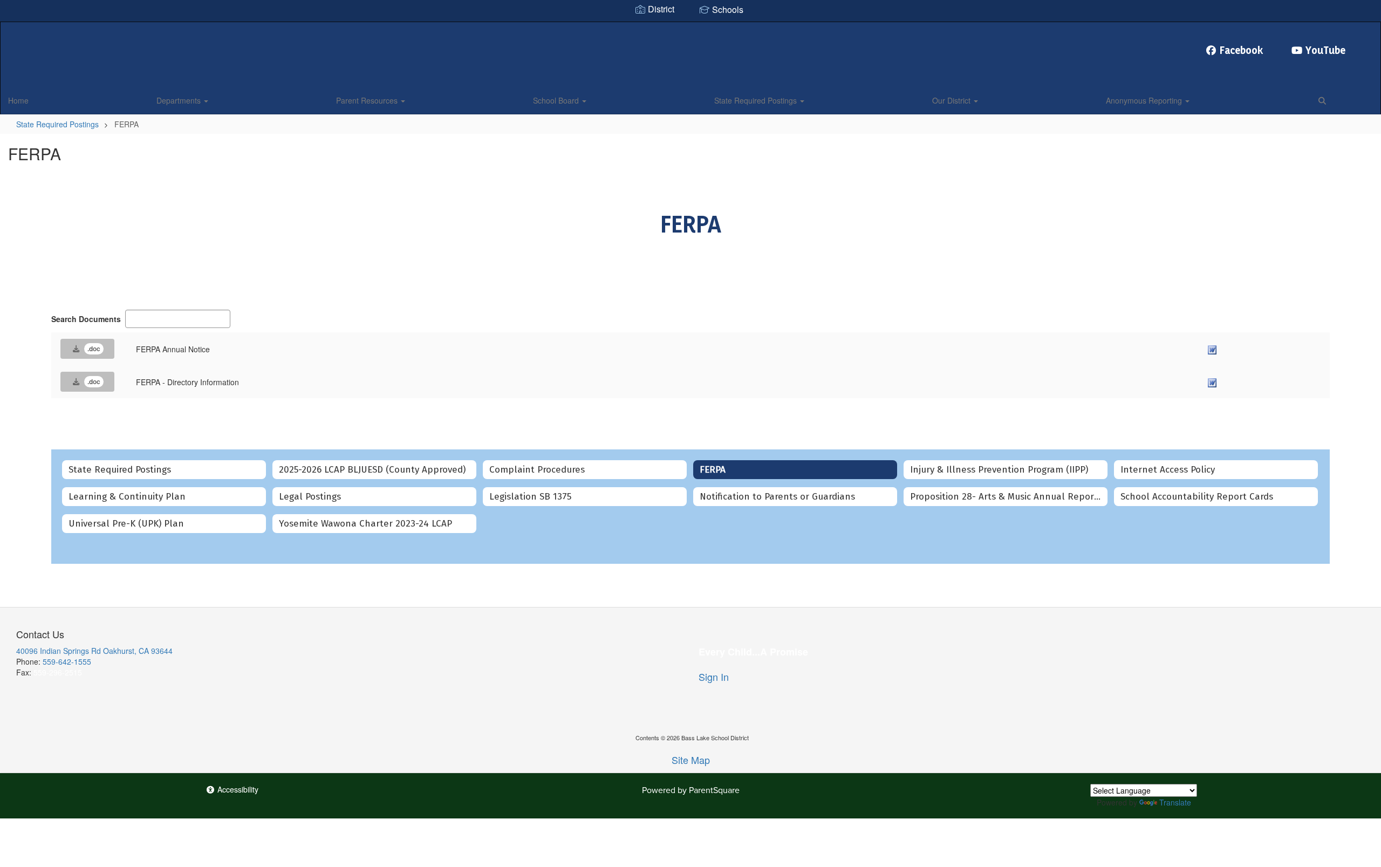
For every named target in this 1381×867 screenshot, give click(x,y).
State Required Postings (756, 100)
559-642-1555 (67, 661)
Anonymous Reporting (1145, 100)
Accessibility (236, 789)
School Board (557, 100)
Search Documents (86, 318)
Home (18, 100)
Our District (952, 100)
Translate (1175, 802)
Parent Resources (368, 100)
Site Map (691, 760)
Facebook (1241, 50)
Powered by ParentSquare (691, 790)
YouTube (1325, 50)
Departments (179, 100)
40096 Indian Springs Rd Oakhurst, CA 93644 (94, 650)
